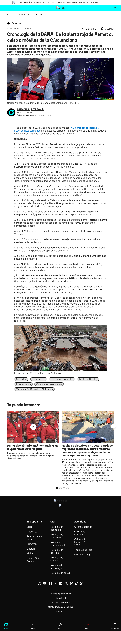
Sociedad (21, 379)
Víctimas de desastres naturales (34, 389)
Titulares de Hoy (88, 379)
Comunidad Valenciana (49, 384)
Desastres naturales (62, 379)
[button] (113, 426)
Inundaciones (23, 384)
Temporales (38, 379)
